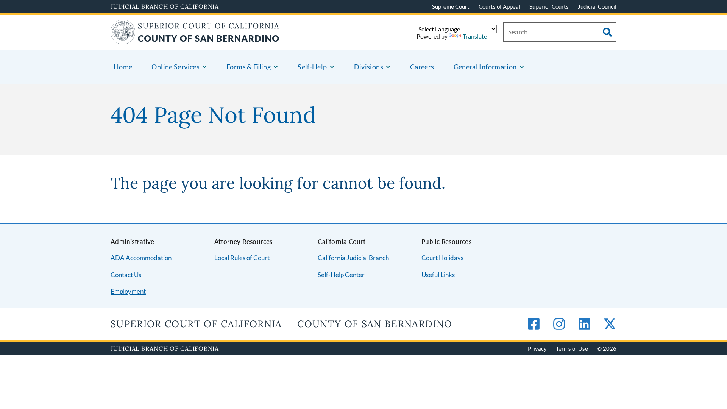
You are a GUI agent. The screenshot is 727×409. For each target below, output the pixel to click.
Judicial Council (597, 6)
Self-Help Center (341, 275)
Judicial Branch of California (165, 6)
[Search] (607, 32)
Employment (128, 291)
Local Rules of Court (242, 258)
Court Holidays (442, 258)
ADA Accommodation (141, 258)
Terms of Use (572, 348)
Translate (475, 36)
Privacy (537, 348)
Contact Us (126, 275)
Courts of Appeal (499, 6)
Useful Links (438, 275)
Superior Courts (549, 6)
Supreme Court (451, 6)
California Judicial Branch (353, 258)
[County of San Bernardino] (195, 39)
